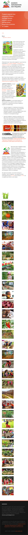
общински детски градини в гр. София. (10, 81)
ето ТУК (12, 175)
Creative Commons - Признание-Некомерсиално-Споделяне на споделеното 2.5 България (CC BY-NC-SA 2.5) (15, 525)
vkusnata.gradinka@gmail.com (8, 514)
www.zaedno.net (18, 531)
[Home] (12, 4)
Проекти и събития (7, 37)
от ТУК (22, 175)
